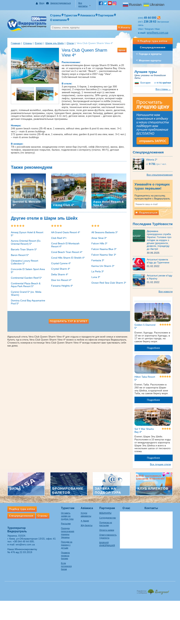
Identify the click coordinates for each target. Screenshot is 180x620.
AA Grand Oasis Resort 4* (65, 232)
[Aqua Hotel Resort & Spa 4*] (108, 190)
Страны (27, 43)
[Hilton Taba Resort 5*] (152, 365)
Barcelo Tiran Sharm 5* (24, 249)
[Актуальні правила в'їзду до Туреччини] (140, 263)
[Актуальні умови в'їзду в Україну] (140, 279)
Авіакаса (87, 508)
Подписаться (148, 212)
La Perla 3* (97, 271)
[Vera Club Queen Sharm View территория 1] (44, 93)
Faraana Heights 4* (62, 285)
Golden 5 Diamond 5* (144, 326)
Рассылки (66, 523)
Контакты (151, 508)
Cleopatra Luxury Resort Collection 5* (24, 262)
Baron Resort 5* (20, 255)
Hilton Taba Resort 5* (144, 378)
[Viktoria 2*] (139, 163)
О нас (126, 508)
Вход (41, 3)
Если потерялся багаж (66, 566)
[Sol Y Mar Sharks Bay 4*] (152, 417)
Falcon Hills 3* (99, 243)
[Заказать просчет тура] (153, 123)
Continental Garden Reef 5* (26, 277)
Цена (122, 50)
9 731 (162, 83)
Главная (15, 43)
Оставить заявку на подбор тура (67, 516)
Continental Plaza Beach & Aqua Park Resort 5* (25, 285)
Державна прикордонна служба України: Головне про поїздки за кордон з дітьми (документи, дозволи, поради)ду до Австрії (159, 240)
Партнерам (107, 508)
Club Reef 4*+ (59, 238)
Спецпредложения (152, 47)
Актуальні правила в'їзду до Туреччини (158, 261)
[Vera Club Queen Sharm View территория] (25, 93)
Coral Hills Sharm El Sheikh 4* (68, 257)
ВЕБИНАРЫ (105, 513)
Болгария (145, 82)
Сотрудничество (107, 518)
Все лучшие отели (160, 464)
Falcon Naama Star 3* (103, 254)
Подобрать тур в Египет (69, 321)
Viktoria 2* (151, 159)
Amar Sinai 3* (99, 238)
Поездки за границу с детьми (66, 545)
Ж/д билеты (86, 525)
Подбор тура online (154, 41)
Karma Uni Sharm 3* (102, 266)
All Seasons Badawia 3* (104, 232)
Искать (125, 27)
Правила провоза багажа (65, 555)
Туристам (67, 508)
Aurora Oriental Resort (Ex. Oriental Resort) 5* (26, 242)
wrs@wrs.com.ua (157, 32)
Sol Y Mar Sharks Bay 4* (144, 430)
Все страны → (163, 89)
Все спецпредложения (160, 174)
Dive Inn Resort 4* (61, 280)
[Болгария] (137, 82)
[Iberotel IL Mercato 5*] (28, 190)
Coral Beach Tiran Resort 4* (66, 252)
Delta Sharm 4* (59, 274)
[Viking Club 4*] (68, 190)
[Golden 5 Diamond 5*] (152, 313)
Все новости (166, 291)
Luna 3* (95, 277)
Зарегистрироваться (60, 3)
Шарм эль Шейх (54, 43)
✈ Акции (85, 521)
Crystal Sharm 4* (60, 268)
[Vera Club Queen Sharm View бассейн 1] (35, 65)
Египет (39, 43)
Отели (70, 43)
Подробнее (153, 347)
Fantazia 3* (97, 260)
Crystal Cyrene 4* (61, 263)
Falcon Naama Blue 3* (103, 249)
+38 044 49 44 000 (23, 541)
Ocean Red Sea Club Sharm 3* (108, 282)
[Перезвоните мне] (158, 17)
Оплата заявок (106, 530)
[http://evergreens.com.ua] (153, 590)
